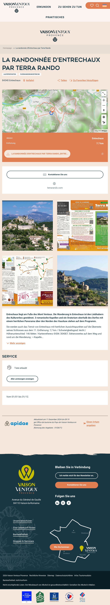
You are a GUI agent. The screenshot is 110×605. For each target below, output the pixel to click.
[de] (105, 5)
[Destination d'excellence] (69, 597)
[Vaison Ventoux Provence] (16, 8)
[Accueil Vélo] (40, 597)
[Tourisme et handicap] (54, 597)
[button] (97, 5)
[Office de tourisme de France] (82, 597)
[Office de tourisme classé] (27, 597)
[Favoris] (92, 5)
